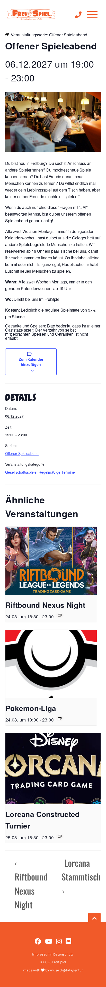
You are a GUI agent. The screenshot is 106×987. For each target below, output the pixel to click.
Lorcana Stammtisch (81, 869)
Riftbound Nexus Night (45, 605)
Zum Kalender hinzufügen (31, 362)
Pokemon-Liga (30, 708)
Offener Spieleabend (22, 453)
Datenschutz (63, 954)
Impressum (41, 954)
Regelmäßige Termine (57, 472)
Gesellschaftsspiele (21, 472)
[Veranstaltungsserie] (59, 615)
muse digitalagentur (66, 970)
